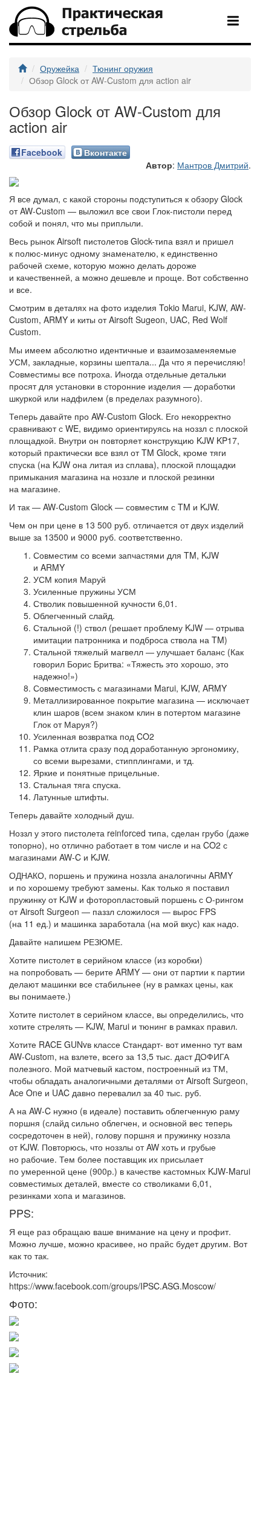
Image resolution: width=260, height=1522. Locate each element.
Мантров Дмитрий (213, 165)
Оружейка (59, 68)
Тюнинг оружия (123, 68)
